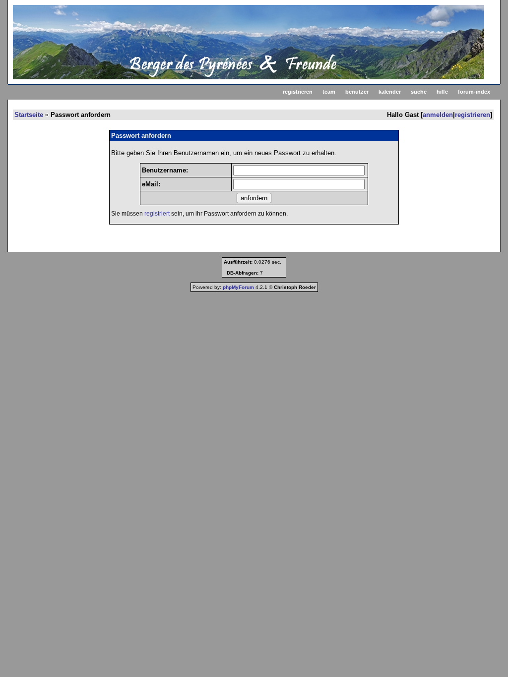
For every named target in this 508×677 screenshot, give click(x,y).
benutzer (357, 92)
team (328, 92)
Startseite (28, 114)
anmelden (438, 114)
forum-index (474, 92)
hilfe (442, 92)
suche (419, 92)
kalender (390, 92)
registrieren (298, 92)
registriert (157, 214)
